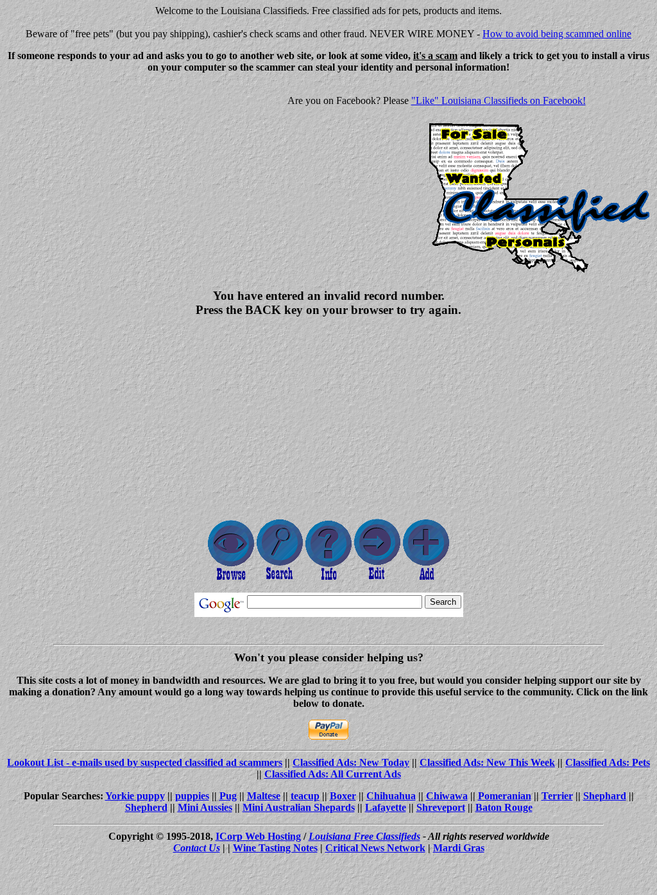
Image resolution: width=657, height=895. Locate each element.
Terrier (557, 795)
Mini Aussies (205, 807)
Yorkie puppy (135, 795)
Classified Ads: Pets (607, 762)
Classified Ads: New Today (351, 762)
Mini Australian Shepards (299, 807)
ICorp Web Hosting (258, 836)
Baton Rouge (504, 807)
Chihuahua (391, 795)
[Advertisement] (113, 173)
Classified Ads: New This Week (487, 762)
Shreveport (440, 807)
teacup (305, 795)
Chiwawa (447, 795)
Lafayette (385, 807)
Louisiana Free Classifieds (364, 836)
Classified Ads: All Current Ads (332, 774)
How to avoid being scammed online (556, 33)
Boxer (343, 795)
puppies (192, 795)
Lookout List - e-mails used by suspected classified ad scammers (144, 762)
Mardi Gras (458, 847)
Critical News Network (375, 847)
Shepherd (146, 807)
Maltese (263, 795)
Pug (228, 795)
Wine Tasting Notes (275, 847)
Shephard (604, 795)
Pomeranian (504, 795)
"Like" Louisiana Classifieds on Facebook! (498, 100)
